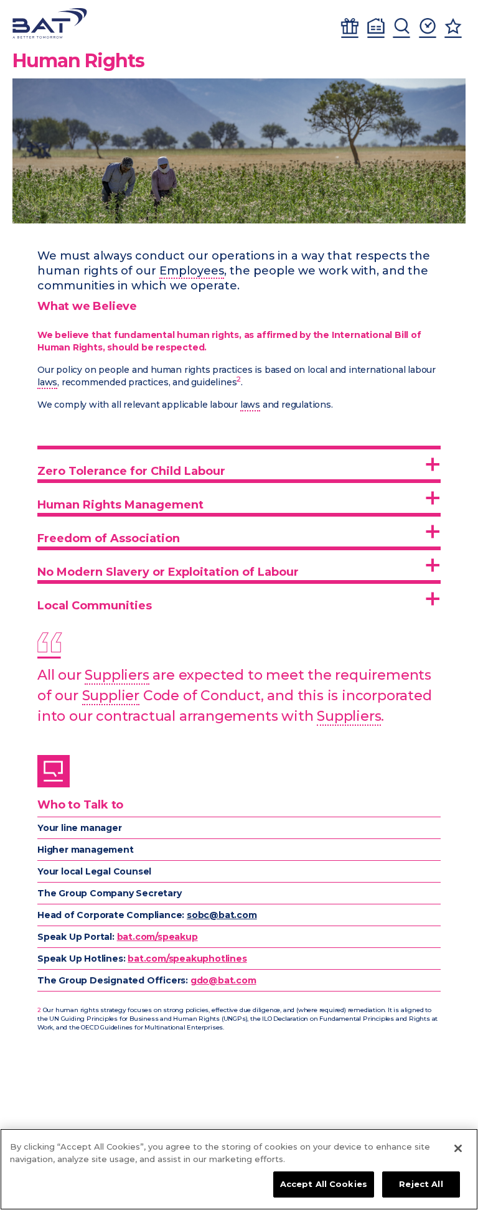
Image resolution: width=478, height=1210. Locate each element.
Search (401, 28)
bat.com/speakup (157, 936)
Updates (427, 28)
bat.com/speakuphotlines (187, 958)
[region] (239, 1169)
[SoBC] (49, 23)
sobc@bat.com (222, 915)
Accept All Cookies (323, 1184)
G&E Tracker (349, 28)
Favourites (453, 28)
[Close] (458, 1148)
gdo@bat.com (223, 980)
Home (375, 28)
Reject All (421, 1184)
